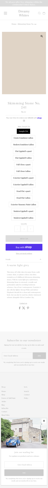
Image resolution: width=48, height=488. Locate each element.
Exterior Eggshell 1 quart (23, 178)
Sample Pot (23, 131)
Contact (4, 411)
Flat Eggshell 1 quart (23, 151)
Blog (3, 405)
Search (26, 391)
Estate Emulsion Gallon (23, 138)
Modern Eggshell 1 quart (23, 211)
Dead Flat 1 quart (23, 191)
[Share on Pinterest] (28, 309)
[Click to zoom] (42, 36)
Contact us (23, 303)
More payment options (24, 253)
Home (14, 24)
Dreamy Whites (24, 13)
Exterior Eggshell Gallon (23, 184)
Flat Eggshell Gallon (23, 158)
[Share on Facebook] (20, 309)
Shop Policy (5, 415)
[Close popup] (44, 421)
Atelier (3, 401)
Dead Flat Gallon (23, 198)
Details (8, 259)
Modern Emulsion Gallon (23, 144)
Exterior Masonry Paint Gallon (23, 204)
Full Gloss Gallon (23, 171)
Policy (26, 398)
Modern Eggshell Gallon (23, 218)
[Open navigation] (7, 13)
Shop (3, 395)
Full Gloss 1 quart (23, 164)
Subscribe (4, 408)
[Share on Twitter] (24, 309)
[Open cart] (44, 13)
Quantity (24, 224)
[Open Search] (39, 13)
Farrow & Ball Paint (8, 398)
